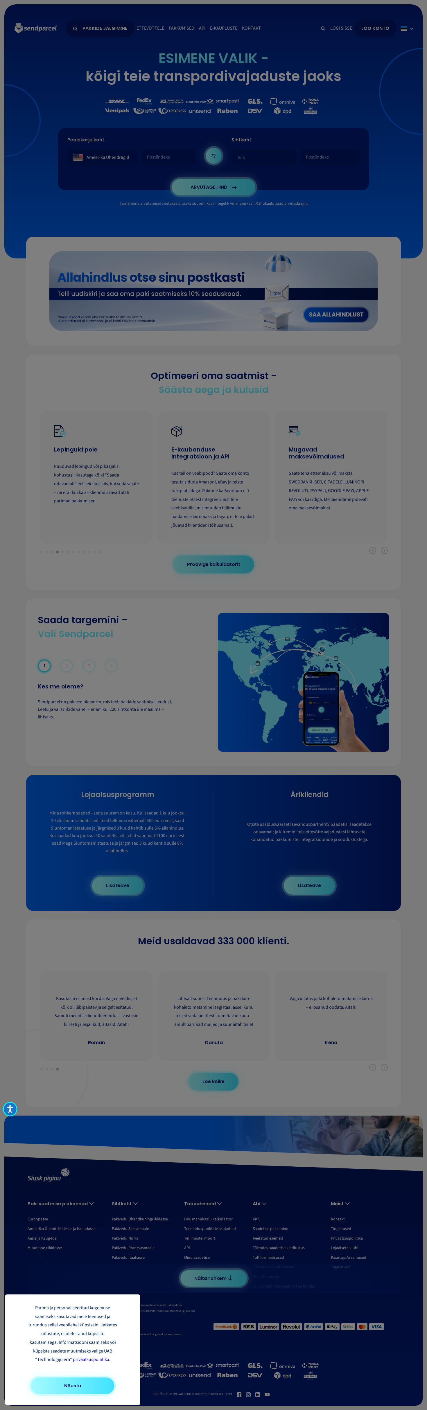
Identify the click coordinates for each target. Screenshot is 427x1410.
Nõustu (72, 1385)
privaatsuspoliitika (91, 1359)
